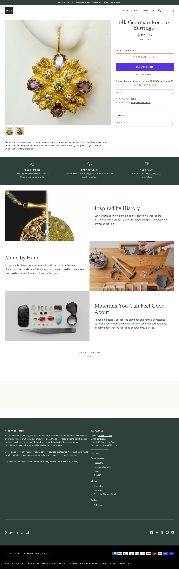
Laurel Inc (98, 490)
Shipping (31, 563)
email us (147, 177)
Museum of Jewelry (102, 467)
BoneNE (97, 475)
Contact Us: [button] (97, 431)
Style (119, 93)
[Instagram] (167, 532)
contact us (101, 439)
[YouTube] (172, 532)
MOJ (9, 563)
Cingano (97, 471)
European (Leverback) (141, 102)
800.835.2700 (154, 173)
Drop (133, 98)
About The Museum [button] (15, 431)
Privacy (63, 563)
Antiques (98, 505)
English (12, 554)
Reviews (93, 563)
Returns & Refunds (47, 563)
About (21, 563)
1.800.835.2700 (105, 435)
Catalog (73, 563)
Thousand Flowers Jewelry (106, 494)
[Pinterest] (162, 532)
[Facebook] (151, 532)
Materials (121, 115)
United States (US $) (35, 554)
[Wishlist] (166, 10)
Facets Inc (98, 463)
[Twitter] (157, 532)
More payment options (145, 74)
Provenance (123, 123)
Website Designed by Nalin (114, 563)
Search (84, 563)
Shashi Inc (98, 486)
